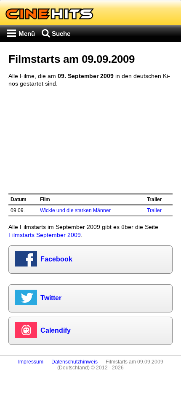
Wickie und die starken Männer (75, 210)
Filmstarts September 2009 (44, 234)
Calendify (55, 330)
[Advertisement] (90, 140)
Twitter (50, 297)
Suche (61, 33)
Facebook (56, 259)
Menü (27, 33)
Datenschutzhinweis (74, 362)
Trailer (154, 210)
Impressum (30, 362)
